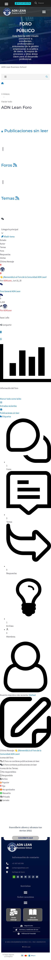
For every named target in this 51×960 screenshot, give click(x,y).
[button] (6, 4)
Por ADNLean (6, 310)
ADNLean (7, 280)
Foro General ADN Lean (10, 291)
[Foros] (2, 83)
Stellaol (32, 695)
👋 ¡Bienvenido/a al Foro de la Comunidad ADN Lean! (23, 277)
